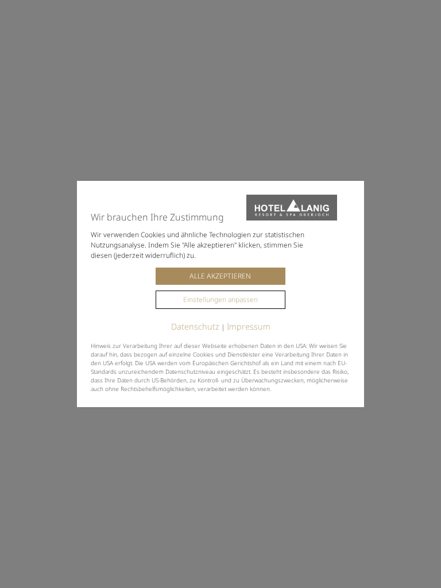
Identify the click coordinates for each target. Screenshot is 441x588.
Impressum (248, 326)
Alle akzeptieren (220, 276)
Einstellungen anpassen (220, 299)
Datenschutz (195, 326)
